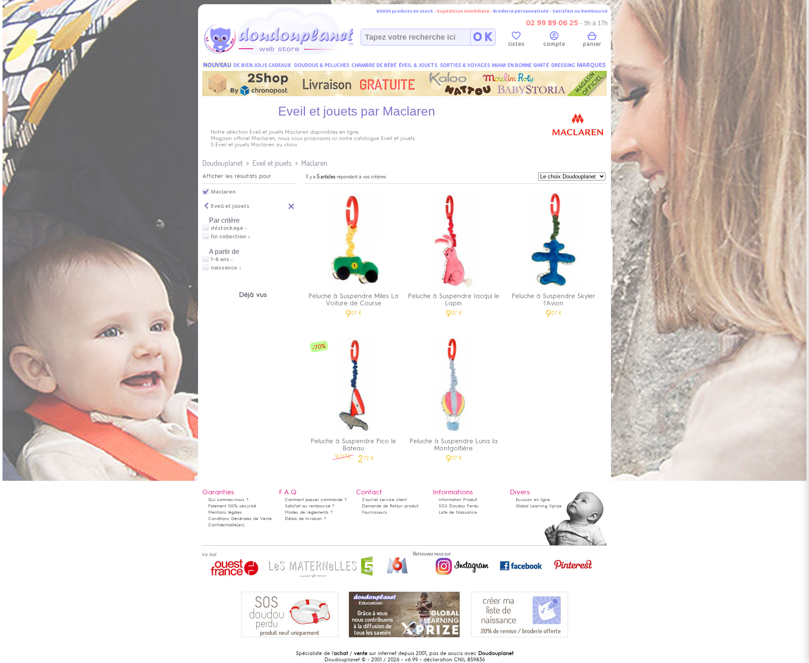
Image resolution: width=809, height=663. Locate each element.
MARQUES (591, 65)
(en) (240, 525)
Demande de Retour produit (390, 506)
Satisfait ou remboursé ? (310, 506)
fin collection (228, 236)
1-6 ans (220, 259)
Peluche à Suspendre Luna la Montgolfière (454, 447)
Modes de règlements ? (309, 512)
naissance (224, 267)
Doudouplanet (222, 163)
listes (516, 44)
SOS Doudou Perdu (459, 506)
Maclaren (314, 163)
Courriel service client (384, 499)
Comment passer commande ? (316, 499)
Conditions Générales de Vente (240, 518)
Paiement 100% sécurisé (232, 506)
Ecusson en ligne (533, 499)
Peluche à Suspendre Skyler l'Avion (553, 302)
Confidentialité (222, 525)
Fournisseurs (374, 512)
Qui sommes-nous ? (228, 499)
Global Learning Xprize (539, 506)
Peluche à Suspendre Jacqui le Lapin (453, 302)
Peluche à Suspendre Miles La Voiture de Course (353, 302)
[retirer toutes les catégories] (291, 205)
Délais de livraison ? (305, 518)
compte (554, 44)
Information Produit (458, 499)
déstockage (227, 228)
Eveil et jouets (272, 163)
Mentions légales (225, 512)
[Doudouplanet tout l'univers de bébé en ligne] (295, 53)
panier (592, 44)
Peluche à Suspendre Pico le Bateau (353, 447)
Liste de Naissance (458, 512)
